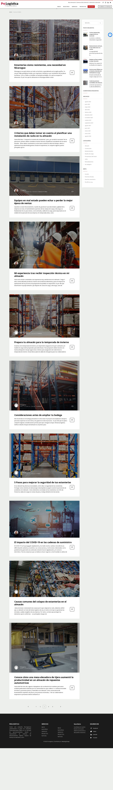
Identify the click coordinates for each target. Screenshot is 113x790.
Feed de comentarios (90, 179)
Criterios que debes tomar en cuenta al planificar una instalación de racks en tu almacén (43, 134)
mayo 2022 (87, 107)
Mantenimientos (89, 151)
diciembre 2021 (88, 115)
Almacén (40, 264)
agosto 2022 (88, 101)
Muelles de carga (43, 191)
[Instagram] (105, 2)
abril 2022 (87, 109)
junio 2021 (87, 128)
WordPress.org (88, 182)
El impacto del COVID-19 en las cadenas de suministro (43, 542)
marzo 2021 (88, 131)
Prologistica (23, 55)
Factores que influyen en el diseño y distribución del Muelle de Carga (95, 71)
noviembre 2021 (89, 117)
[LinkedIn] (108, 2)
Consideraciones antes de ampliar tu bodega (38, 415)
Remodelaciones (89, 161)
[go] (100, 23)
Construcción (88, 148)
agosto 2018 (88, 136)
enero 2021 (87, 133)
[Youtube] (110, 2)
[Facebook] (103, 2)
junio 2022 (87, 104)
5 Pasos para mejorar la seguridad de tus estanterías (42, 482)
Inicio (10, 12)
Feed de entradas (89, 177)
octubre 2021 (88, 120)
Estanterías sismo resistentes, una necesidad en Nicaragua (40, 66)
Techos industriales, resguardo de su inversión (94, 34)
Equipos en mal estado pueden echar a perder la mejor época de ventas (43, 202)
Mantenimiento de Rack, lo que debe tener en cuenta (95, 47)
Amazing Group (65, 741)
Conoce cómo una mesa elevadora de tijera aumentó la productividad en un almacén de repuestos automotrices (43, 680)
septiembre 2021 (89, 123)
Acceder (87, 174)
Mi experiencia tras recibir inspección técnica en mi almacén (41, 274)
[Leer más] (72, 74)
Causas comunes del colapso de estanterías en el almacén (40, 603)
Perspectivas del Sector (44, 533)
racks (39, 124)
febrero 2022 (88, 112)
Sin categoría (41, 56)
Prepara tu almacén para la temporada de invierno (41, 342)
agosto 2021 (88, 125)
